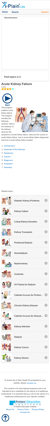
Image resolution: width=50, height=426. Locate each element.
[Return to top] (5, 418)
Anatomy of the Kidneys (14, 149)
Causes (7, 157)
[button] (45, 76)
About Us (10, 409)
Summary (8, 167)
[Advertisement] (25, 44)
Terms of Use (23, 409)
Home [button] (5, 12)
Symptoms (8, 153)
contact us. (32, 383)
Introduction (9, 146)
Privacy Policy (38, 409)
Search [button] (14, 12)
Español (45, 12)
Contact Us (25, 412)
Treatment (8, 164)
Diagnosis (8, 160)
